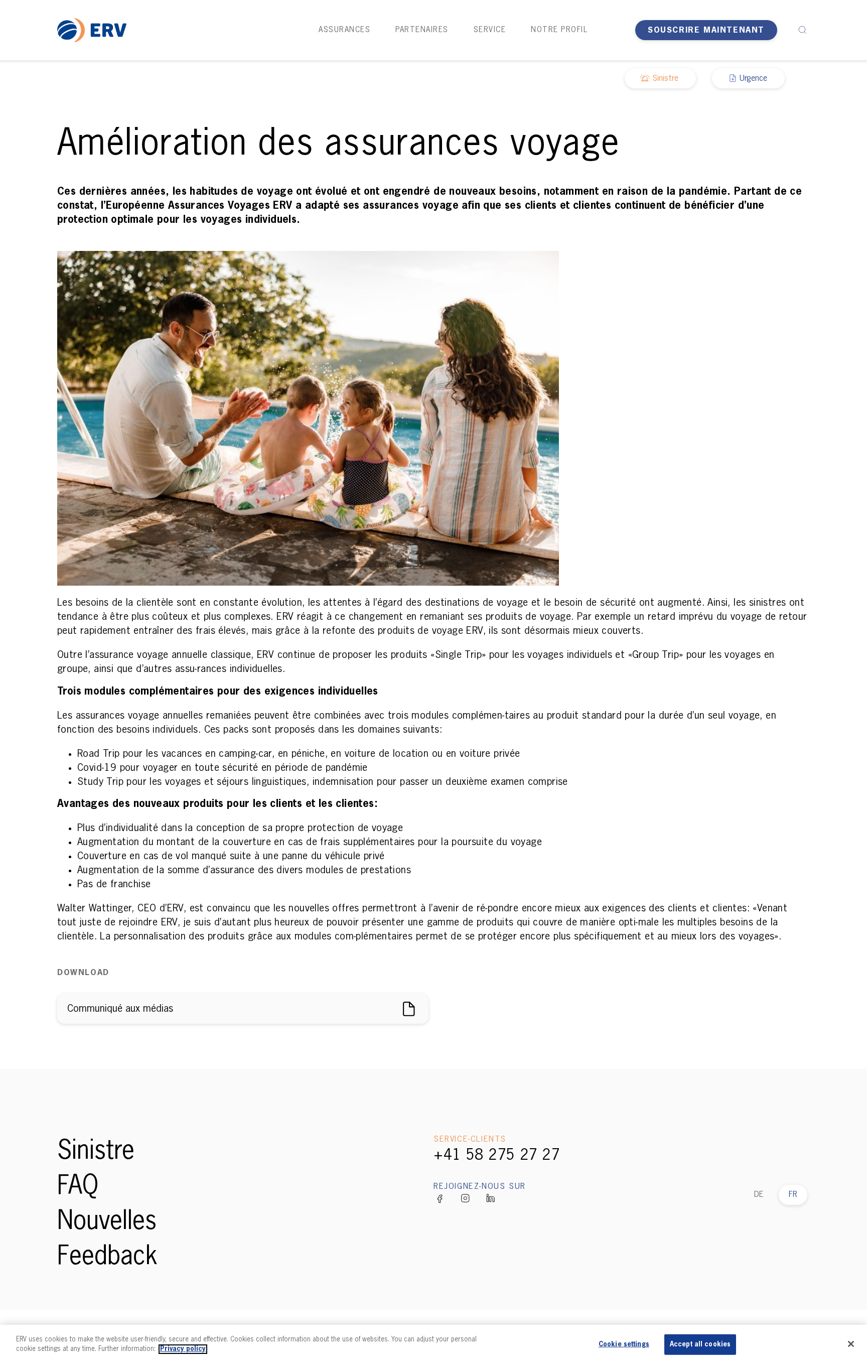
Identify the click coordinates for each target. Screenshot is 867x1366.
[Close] (851, 1344)
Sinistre (95, 1151)
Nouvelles (107, 1222)
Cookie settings (624, 1344)
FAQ (77, 1186)
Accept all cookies (700, 1344)
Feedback (107, 1257)
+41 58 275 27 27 (497, 1155)
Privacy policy (183, 1349)
